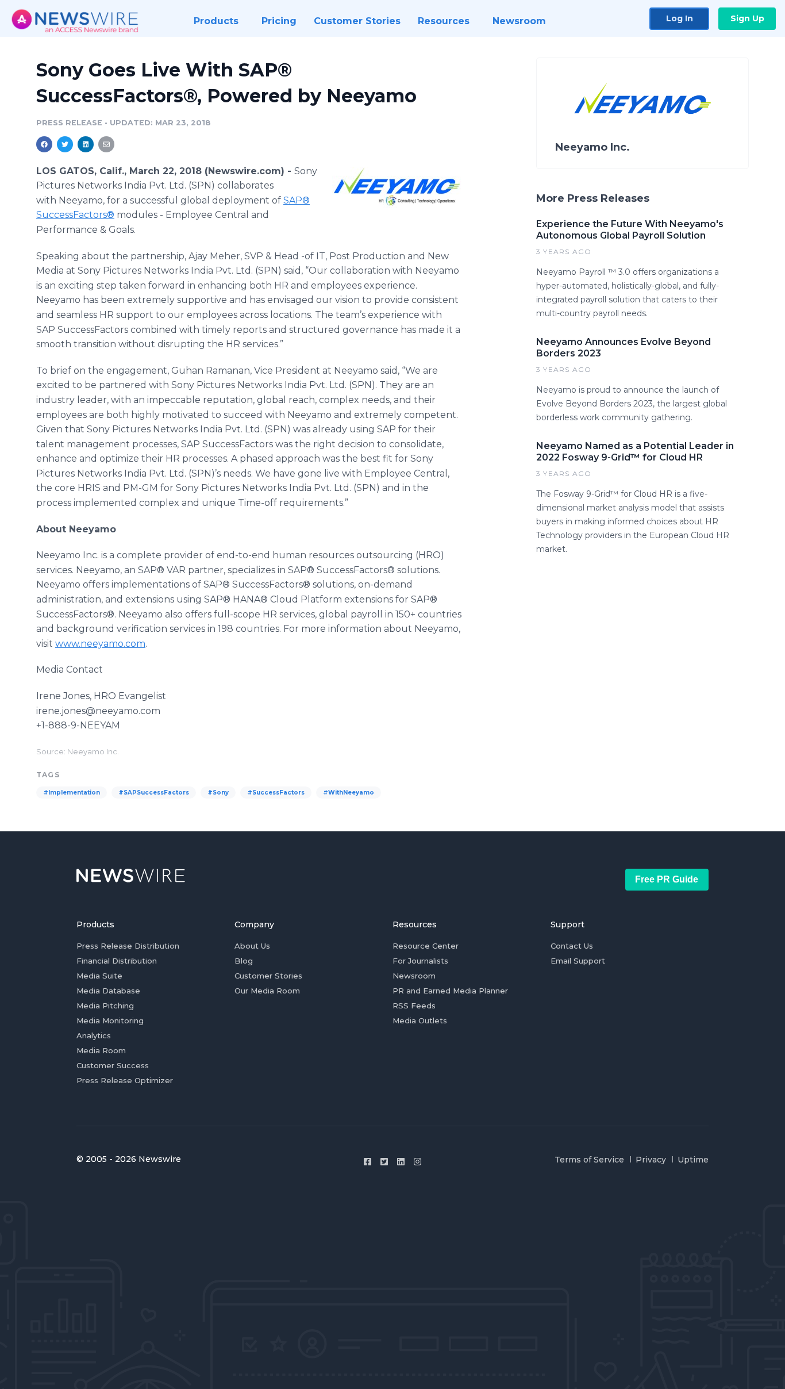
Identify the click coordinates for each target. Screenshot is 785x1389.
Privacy (651, 1159)
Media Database (108, 990)
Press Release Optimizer (124, 1080)
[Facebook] (367, 1161)
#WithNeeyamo (348, 792)
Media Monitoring (110, 1020)
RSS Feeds (414, 1005)
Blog (243, 960)
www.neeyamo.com (100, 643)
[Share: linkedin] (86, 144)
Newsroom (414, 975)
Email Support (578, 960)
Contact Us (572, 945)
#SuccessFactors (276, 792)
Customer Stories (268, 975)
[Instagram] (417, 1161)
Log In (679, 18)
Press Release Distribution (127, 945)
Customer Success (112, 1065)
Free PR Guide (666, 879)
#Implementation (71, 792)
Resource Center (425, 945)
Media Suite (99, 975)
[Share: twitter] (64, 144)
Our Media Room (267, 990)
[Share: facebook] (44, 144)
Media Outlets (419, 1020)
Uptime (693, 1159)
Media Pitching (105, 1005)
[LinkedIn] (401, 1161)
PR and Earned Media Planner (450, 990)
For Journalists (420, 960)
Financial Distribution (116, 960)
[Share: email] (106, 144)
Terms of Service (589, 1159)
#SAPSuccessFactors (153, 792)
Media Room (101, 1050)
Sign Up (747, 18)
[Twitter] (384, 1161)
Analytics (93, 1035)
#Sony (218, 792)
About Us (252, 945)
